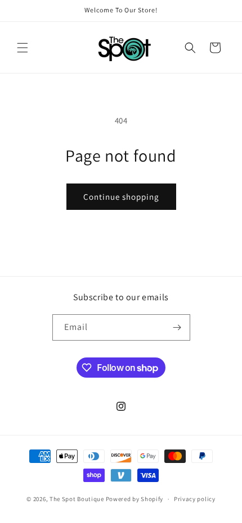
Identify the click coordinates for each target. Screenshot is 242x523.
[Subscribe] (177, 327)
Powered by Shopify (135, 499)
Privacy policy (195, 499)
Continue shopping (121, 196)
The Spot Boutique (77, 499)
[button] (22, 47)
